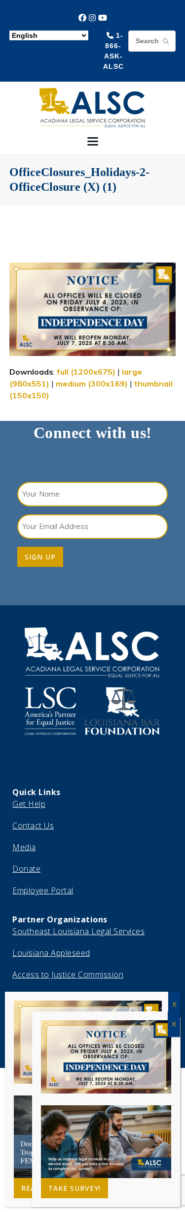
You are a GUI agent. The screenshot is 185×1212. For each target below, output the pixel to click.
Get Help (28, 803)
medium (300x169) (92, 383)
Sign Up (40, 557)
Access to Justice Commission (67, 974)
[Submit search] (166, 41)
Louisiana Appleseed (51, 952)
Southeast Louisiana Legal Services (78, 931)
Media (24, 847)
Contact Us (33, 825)
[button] (92, 141)
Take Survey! (74, 1188)
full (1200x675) (86, 372)
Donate (26, 868)
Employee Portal (43, 890)
